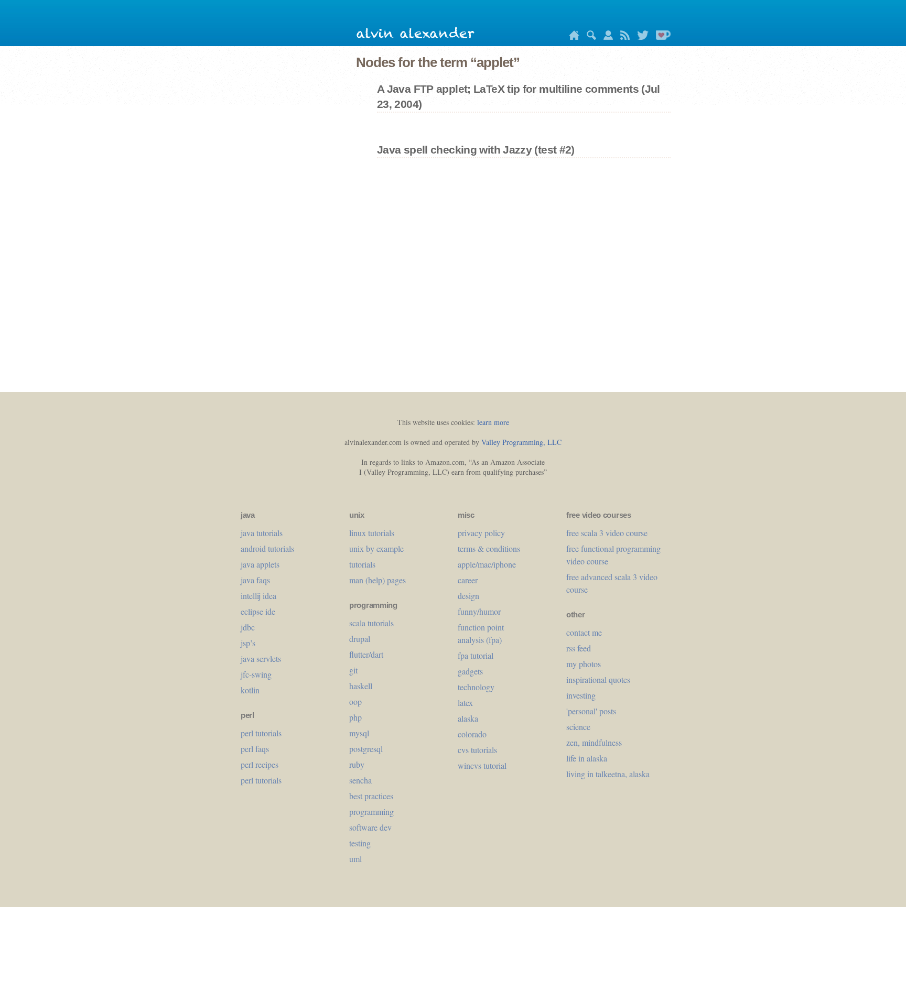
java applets (260, 564)
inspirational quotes (598, 679)
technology (476, 686)
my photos (583, 663)
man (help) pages (377, 579)
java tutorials (262, 532)
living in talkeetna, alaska (608, 773)
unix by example (376, 548)
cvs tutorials (477, 749)
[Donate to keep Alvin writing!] (661, 36)
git (353, 670)
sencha (360, 780)
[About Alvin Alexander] (605, 36)
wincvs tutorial (482, 765)
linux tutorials (371, 532)
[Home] (571, 36)
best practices (371, 795)
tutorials (362, 564)
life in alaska (586, 758)
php (355, 717)
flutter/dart (366, 654)
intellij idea (258, 595)
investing (581, 695)
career (468, 579)
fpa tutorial (475, 655)
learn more (493, 422)
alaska (468, 718)
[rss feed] (622, 36)
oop (355, 701)
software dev (370, 827)
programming (371, 811)
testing (360, 842)
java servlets (261, 658)
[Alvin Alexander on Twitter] (640, 36)
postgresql (366, 748)
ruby (356, 764)
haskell (360, 685)
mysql (359, 732)
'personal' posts (591, 710)
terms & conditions (489, 548)
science (578, 726)
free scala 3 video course (607, 532)
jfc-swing (256, 674)
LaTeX (465, 702)
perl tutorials (261, 732)
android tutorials (267, 548)
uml (355, 858)
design (468, 595)
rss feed (578, 648)
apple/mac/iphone (487, 564)
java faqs (255, 579)
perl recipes (259, 764)
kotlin (250, 689)
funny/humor (479, 611)
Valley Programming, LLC (521, 442)
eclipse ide (258, 611)
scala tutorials (371, 622)
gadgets (470, 671)
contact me (584, 632)
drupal (359, 638)
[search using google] (588, 36)
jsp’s (248, 642)
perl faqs (255, 748)
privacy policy (481, 532)
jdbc (248, 627)
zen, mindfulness (594, 742)
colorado (472, 733)
